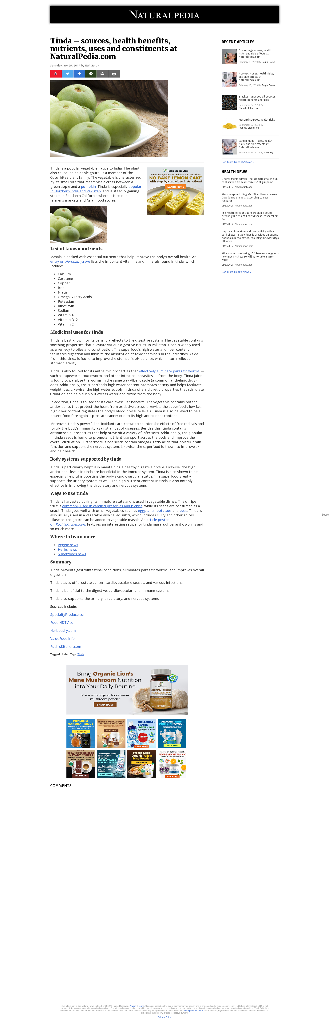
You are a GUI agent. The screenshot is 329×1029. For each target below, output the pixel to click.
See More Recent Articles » (238, 161)
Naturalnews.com (244, 205)
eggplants (146, 510)
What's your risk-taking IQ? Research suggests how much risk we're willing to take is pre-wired (250, 257)
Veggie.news (68, 545)
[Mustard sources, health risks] (229, 125)
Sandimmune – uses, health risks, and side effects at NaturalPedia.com (255, 144)
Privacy (133, 1006)
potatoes (164, 510)
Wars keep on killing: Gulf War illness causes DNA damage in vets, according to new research (249, 197)
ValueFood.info (62, 638)
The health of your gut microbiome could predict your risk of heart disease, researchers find (250, 216)
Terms (141, 1006)
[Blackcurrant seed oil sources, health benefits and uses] (229, 102)
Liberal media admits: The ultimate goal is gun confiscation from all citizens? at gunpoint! (250, 180)
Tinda (80, 654)
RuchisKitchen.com (65, 646)
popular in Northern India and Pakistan (95, 188)
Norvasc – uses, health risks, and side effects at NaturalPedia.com (256, 77)
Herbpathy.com (63, 630)
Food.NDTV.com (63, 622)
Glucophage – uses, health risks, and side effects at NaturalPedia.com (255, 53)
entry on (70, 261)
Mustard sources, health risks (257, 119)
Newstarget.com (243, 187)
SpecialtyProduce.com (68, 614)
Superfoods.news (72, 554)
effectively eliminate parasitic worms (169, 371)
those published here (193, 1010)
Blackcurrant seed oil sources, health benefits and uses (257, 98)
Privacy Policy (164, 1017)
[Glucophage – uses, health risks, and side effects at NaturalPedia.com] (229, 56)
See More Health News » (237, 271)
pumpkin (88, 186)
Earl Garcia (92, 65)
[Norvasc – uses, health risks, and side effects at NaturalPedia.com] (229, 79)
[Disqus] (127, 839)
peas (183, 510)
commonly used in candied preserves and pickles (102, 506)
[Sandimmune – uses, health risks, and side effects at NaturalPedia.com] (229, 146)
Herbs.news (67, 549)
